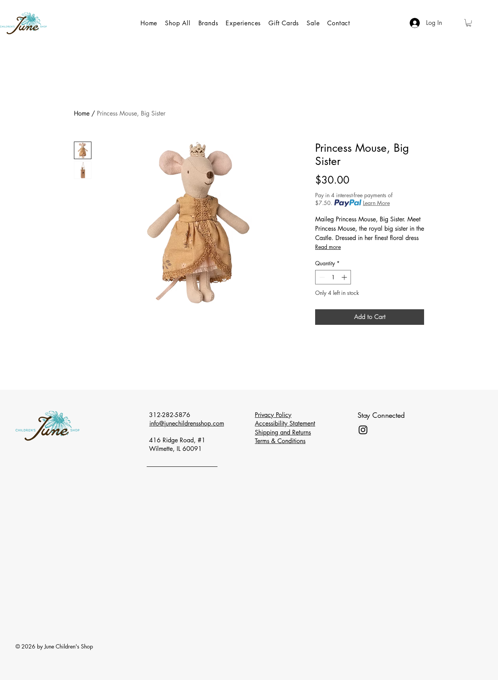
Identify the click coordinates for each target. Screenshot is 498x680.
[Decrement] (321, 277)
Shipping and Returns (283, 432)
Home (81, 113)
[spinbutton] (333, 277)
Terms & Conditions (280, 441)
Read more (328, 247)
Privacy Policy (273, 415)
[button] (468, 22)
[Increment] (345, 277)
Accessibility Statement (285, 423)
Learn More (376, 203)
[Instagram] (363, 430)
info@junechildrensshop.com (186, 423)
